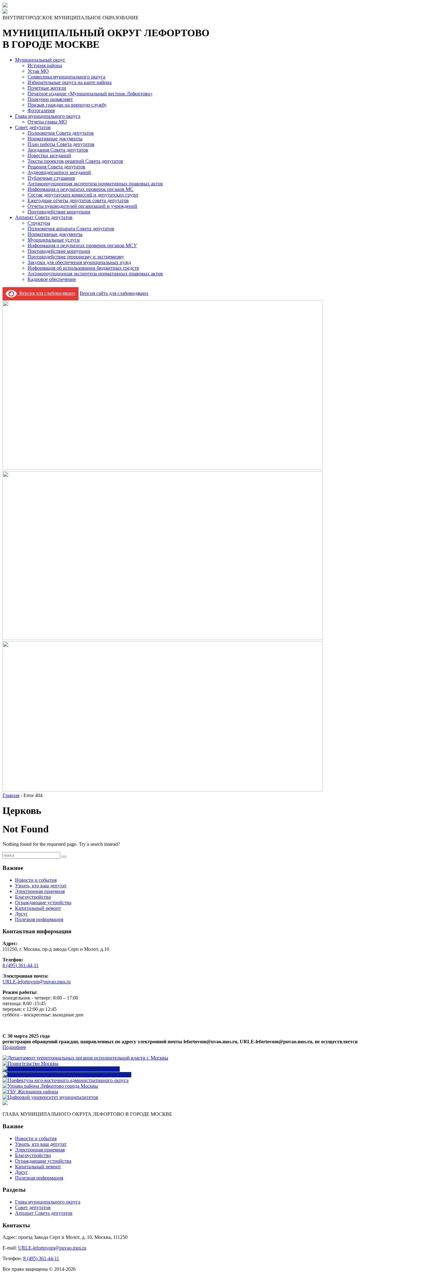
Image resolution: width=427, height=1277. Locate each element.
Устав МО (38, 71)
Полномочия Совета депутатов (61, 133)
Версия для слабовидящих (46, 293)
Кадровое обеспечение (52, 279)
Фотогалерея (41, 110)
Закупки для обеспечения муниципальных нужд (79, 262)
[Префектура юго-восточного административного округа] (65, 1080)
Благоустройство (33, 897)
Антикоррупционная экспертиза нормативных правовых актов (95, 183)
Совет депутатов (33, 127)
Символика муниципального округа (66, 76)
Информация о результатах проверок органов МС (80, 189)
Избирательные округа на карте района (70, 82)
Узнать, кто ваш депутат (41, 885)
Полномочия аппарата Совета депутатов (71, 228)
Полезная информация (39, 919)
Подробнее (14, 1047)
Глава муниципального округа (47, 116)
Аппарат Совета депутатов (44, 217)
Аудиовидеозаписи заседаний (59, 172)
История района (45, 65)
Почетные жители (47, 88)
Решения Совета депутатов (56, 166)
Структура (39, 223)
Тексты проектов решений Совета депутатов (75, 161)
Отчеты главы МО (47, 121)
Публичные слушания (51, 178)
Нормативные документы (55, 138)
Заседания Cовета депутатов (58, 149)
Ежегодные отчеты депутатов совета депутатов (78, 200)
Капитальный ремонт (38, 908)
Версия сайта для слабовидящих (114, 293)
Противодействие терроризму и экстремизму (76, 256)
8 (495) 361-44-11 (20, 965)
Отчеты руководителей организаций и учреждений (82, 206)
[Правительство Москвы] (30, 1063)
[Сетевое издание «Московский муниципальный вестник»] (67, 1074)
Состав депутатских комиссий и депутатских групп (83, 194)
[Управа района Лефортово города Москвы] (50, 1086)
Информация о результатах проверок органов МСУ (82, 245)
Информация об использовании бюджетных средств (83, 268)
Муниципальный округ (40, 59)
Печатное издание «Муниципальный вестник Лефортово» (90, 93)
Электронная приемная (40, 891)
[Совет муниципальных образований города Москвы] (61, 1069)
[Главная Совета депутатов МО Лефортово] (5, 12)
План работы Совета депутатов (61, 144)
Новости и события (36, 880)
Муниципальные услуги (54, 239)
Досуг (21, 913)
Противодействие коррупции (59, 211)
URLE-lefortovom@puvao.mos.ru (37, 981)
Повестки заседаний (49, 155)
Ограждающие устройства (43, 902)
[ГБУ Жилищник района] (30, 1091)
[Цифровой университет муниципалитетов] (50, 1097)
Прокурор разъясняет (50, 99)
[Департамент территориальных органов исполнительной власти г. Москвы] (85, 1057)
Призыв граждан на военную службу (67, 104)
